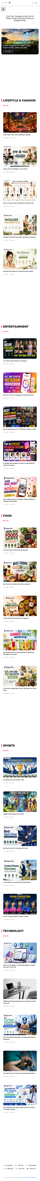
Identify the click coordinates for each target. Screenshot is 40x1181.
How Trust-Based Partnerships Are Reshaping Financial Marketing (19, 1038)
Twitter (20, 1165)
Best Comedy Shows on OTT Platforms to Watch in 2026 (19, 429)
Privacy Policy (32, 1178)
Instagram (32, 1165)
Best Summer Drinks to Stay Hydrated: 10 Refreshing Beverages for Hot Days (18, 653)
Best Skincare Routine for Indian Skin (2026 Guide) (18, 271)
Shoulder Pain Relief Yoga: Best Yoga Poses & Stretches (19, 237)
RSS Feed (21, 1169)
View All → (6, 105)
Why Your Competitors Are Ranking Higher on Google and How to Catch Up (19, 966)
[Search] (33, 3)
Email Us (32, 1169)
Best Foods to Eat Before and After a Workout (16, 584)
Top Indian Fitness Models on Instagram (15, 361)
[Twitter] (6, 2)
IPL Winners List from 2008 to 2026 (13, 780)
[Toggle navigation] (3, 9)
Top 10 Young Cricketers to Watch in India (15, 916)
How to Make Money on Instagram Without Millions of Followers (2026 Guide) (19, 500)
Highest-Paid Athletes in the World (13, 814)
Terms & (25, 1178)
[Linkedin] (9, 2)
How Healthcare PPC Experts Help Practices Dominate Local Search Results (19, 1108)
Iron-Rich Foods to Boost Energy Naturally (15, 550)
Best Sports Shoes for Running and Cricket (15, 848)
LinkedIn (10, 1169)
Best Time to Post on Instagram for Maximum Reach (18, 395)
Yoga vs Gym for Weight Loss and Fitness (15, 169)
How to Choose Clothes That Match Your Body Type (18, 203)
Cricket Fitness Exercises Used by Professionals (17, 882)
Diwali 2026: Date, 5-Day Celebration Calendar (16, 135)
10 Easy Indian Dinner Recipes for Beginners (16, 618)
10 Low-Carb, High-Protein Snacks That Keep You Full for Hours (20, 689)
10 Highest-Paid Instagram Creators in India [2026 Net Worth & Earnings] (19, 464)
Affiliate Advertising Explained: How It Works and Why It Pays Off (19, 1002)
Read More (8, 51)
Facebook (9, 1165)
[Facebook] (3, 2)
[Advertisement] (20, 74)
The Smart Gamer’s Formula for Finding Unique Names (19, 1073)
